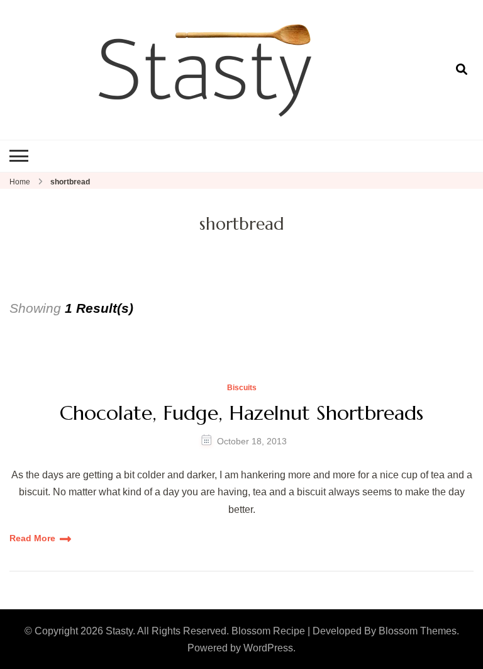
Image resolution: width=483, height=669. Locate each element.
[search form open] (462, 69)
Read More (32, 538)
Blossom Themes (418, 631)
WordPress (268, 648)
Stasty (119, 631)
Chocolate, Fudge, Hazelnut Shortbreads (241, 413)
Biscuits (242, 388)
